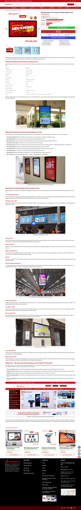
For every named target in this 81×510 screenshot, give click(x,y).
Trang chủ (14, 7)
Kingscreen (10, 420)
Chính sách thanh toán (46, 482)
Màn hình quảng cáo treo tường (15, 10)
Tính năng (43, 23)
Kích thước (43, 24)
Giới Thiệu (51, 7)
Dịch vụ (32, 7)
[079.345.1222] (75, 1)
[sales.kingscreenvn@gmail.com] (70, 1)
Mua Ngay (58, 32)
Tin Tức (67, 7)
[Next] (38, 29)
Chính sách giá (45, 484)
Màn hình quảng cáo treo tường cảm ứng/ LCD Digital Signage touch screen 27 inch (31, 448)
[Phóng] (7, 45)
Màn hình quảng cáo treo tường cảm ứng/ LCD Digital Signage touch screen (67, 448)
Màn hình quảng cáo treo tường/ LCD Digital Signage (13, 448)
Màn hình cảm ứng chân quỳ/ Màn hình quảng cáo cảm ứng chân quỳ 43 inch (49, 448)
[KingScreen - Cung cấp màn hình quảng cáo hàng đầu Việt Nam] (9, 4)
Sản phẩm (23, 7)
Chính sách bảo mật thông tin (48, 475)
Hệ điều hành (43, 20)
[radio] (54, 19)
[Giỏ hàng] (75, 4)
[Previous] (7, 29)
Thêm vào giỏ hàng (61, 27)
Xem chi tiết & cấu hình (13, 454)
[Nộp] (41, 4)
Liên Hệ (59, 7)
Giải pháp (42, 7)
